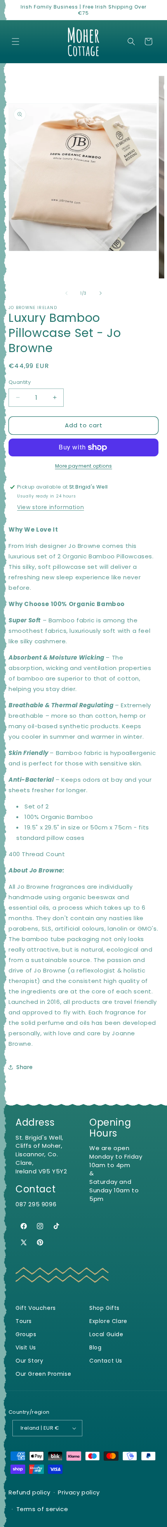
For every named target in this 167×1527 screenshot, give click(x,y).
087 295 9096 (36, 1204)
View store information (50, 507)
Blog (95, 1347)
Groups (26, 1334)
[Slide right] (100, 293)
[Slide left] (66, 293)
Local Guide (106, 1334)
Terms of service (42, 1509)
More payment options (83, 466)
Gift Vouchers (36, 1308)
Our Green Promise (43, 1374)
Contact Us (105, 1361)
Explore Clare (108, 1321)
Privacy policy (78, 1492)
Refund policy (29, 1492)
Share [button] (24, 1067)
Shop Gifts (104, 1308)
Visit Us (26, 1347)
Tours (24, 1321)
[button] (15, 41)
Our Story (29, 1361)
